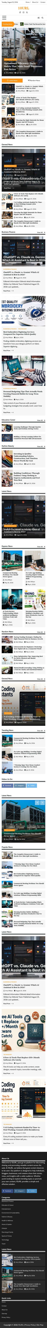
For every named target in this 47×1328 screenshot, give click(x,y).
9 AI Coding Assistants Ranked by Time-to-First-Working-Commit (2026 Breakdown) (29, 110)
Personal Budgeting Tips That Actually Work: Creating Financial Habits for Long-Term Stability (23, 393)
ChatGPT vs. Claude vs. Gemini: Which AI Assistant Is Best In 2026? (29, 87)
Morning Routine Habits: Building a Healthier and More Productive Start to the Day (34, 614)
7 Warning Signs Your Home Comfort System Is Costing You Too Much (27, 739)
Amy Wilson (9, 73)
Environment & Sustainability (11, 1213)
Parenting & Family (7, 1232)
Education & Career (8, 1205)
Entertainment (6, 1209)
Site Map (40, 1325)
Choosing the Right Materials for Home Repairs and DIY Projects (30, 121)
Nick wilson (21, 124)
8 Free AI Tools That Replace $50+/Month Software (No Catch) (27, 99)
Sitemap (4, 1313)
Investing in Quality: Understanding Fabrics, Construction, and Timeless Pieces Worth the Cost (26, 457)
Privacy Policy (6, 1317)
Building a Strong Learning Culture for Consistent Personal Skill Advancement (27, 438)
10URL (23, 8)
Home (28, 2)
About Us (35, 2)
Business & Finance (10, 59)
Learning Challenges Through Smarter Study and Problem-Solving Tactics (27, 428)
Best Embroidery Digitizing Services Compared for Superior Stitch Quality (19, 333)
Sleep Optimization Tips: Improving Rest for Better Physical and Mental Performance (28, 658)
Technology (22, 329)
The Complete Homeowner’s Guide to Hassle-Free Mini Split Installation (29, 132)
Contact (42, 2)
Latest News (13, 80)
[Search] (42, 17)
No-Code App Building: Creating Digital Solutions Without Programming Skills (35, 575)
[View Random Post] (38, 17)
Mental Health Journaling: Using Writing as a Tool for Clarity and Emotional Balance (29, 669)
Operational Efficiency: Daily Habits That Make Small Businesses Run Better (23, 66)
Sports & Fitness (7, 1236)
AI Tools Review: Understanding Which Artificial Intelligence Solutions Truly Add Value (10, 615)
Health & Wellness (7, 1220)
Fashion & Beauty (7, 1217)
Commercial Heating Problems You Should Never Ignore (10, 575)
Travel (3, 1244)
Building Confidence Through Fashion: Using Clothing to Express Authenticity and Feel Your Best (27, 476)
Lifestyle (4, 1228)
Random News (35, 80)
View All (40, 232)
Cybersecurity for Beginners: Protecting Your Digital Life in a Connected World (28, 648)
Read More (7, 188)
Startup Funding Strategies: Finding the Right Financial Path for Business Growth (28, 638)
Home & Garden (9, 830)
